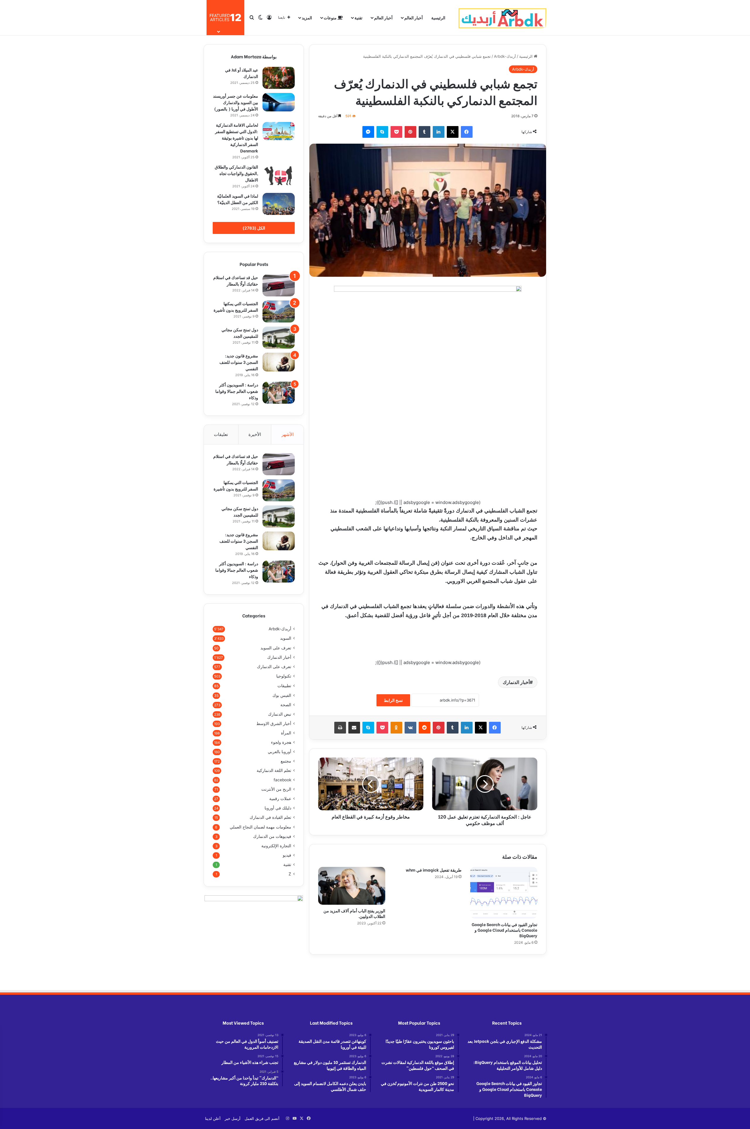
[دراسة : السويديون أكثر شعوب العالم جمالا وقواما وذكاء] (278, 393)
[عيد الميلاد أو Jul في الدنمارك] (278, 78)
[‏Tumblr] (424, 132)
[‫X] (452, 132)
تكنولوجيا (283, 676)
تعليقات (221, 434)
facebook (282, 779)
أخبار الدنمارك (516, 682)
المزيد (307, 17)
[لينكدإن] (438, 132)
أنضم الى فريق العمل (262, 1118)
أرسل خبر (233, 1118)
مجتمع (286, 761)
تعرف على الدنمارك (274, 666)
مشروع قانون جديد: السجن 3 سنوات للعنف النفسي (238, 361)
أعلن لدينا (213, 1118)
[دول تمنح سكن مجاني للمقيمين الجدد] (278, 338)
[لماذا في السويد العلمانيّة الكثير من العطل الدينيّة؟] (278, 204)
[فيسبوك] (467, 132)
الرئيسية (438, 17)
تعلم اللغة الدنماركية (274, 770)
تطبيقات (284, 685)
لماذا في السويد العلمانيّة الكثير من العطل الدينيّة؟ (237, 199)
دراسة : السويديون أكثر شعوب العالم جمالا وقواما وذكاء (236, 390)
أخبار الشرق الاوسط (273, 723)
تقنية (358, 17)
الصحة (285, 704)
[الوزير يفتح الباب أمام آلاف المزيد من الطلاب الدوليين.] (351, 886)
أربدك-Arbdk (505, 56)
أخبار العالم (413, 17)
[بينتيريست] (410, 132)
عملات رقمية (280, 798)
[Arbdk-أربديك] (502, 17)
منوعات (331, 17)
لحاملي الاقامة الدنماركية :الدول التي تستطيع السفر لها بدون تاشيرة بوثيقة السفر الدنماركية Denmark (236, 138)
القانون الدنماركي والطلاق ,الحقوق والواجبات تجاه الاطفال (236, 173)
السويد (285, 638)
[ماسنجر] (368, 132)
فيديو (287, 855)
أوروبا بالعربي (279, 751)
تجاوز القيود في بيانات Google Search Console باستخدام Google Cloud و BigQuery (504, 929)
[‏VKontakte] (410, 728)
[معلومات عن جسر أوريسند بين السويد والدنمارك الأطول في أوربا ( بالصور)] (278, 102)
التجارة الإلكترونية (276, 845)
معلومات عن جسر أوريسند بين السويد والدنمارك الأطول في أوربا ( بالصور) (235, 102)
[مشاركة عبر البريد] (354, 728)
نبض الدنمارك (279, 714)
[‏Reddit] (424, 728)
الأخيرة (254, 434)
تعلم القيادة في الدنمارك (270, 817)
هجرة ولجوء (281, 742)
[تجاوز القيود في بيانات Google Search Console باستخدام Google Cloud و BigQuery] (503, 893)
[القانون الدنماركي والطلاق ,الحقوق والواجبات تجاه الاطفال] (278, 175)
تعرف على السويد (275, 647)
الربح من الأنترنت (276, 789)
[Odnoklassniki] (396, 728)
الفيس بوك (281, 695)
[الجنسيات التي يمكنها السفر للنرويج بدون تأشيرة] (278, 311)
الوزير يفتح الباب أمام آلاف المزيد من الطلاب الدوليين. (354, 913)
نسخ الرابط (393, 700)
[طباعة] (340, 728)
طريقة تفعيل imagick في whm (433, 870)
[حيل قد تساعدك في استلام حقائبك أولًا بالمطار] (278, 285)
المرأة (286, 733)
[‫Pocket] (396, 132)
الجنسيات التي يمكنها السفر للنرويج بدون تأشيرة (236, 306)
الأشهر (288, 434)
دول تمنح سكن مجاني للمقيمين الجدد (239, 332)
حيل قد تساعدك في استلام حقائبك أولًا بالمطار (235, 280)
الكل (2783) (254, 227)
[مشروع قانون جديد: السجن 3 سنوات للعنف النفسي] (278, 362)
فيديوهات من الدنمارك (272, 836)
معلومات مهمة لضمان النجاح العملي (260, 826)
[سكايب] (382, 132)
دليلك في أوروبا (278, 808)
